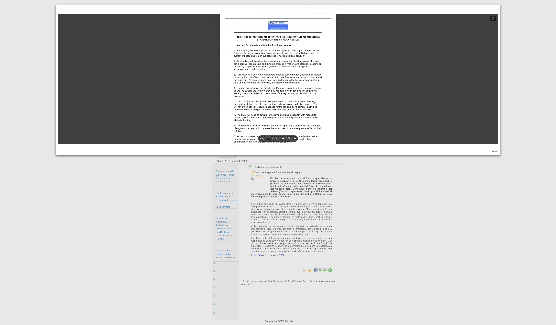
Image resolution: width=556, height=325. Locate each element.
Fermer (494, 150)
